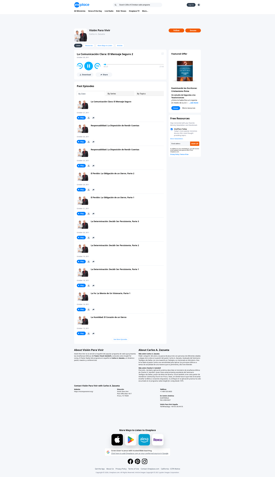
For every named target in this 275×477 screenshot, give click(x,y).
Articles (119, 45)
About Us (110, 469)
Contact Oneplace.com (150, 469)
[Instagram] (144, 461)
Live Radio (109, 11)
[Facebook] (130, 461)
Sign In (191, 5)
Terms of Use (133, 469)
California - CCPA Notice (170, 469)
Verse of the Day (95, 11)
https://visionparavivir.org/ (83, 391)
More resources (188, 108)
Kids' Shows (121, 11)
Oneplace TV (134, 11)
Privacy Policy (121, 469)
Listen (78, 45)
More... (145, 11)
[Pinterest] (137, 461)
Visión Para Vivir (99, 30)
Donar (175, 108)
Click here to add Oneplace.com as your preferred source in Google (139, 453)
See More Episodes (120, 339)
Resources (89, 45)
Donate (193, 30)
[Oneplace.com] (81, 5)
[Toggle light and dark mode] (199, 5)
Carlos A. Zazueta (97, 34)
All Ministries (79, 11)
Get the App (100, 469)
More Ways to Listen (105, 45)
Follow (176, 30)
